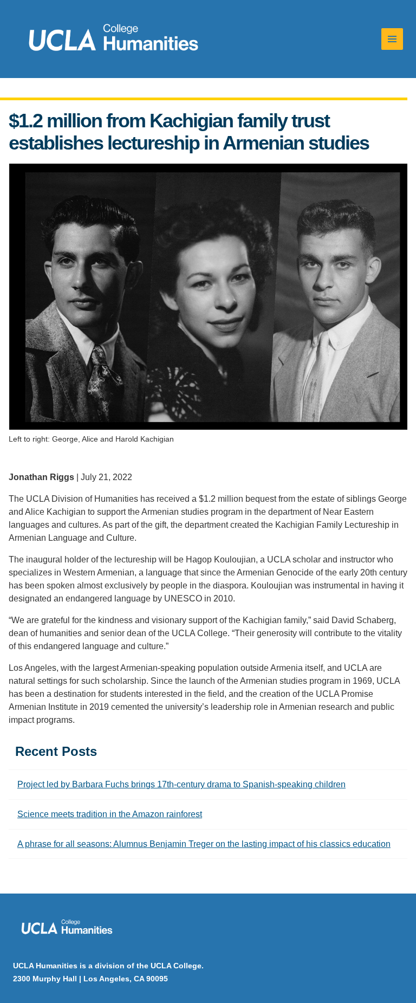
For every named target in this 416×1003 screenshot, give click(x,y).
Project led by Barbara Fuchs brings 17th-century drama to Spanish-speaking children (181, 784)
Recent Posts (56, 751)
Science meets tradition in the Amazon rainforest (109, 814)
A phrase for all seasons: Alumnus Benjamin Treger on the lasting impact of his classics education (204, 844)
